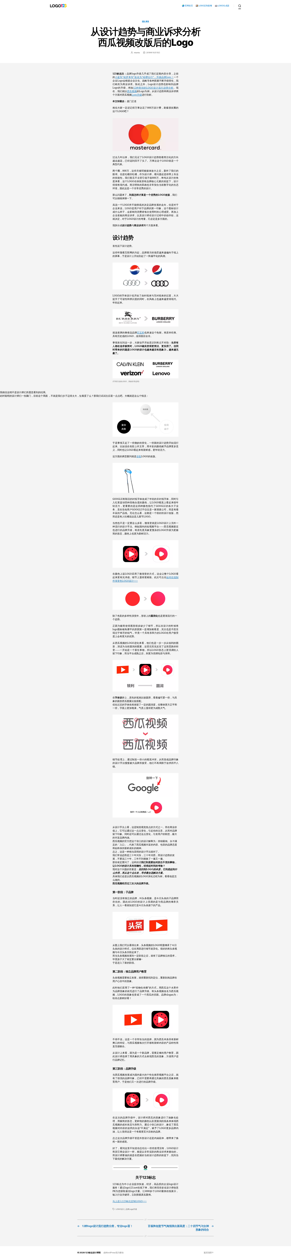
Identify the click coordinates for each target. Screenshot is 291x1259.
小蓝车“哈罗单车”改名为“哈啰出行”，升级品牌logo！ (144, 77)
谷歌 (138, 456)
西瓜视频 (132, 91)
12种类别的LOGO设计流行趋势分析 (153, 87)
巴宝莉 (140, 332)
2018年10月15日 (153, 52)
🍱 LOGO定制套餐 (204, 5)
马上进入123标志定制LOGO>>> (130, 1201)
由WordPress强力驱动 (114, 1252)
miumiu (137, 52)
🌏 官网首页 (187, 5)
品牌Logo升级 (131, 1209)
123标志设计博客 (93, 1252)
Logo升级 (137, 94)
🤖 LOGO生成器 (222, 5)
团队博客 (145, 21)
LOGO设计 (120, 1209)
